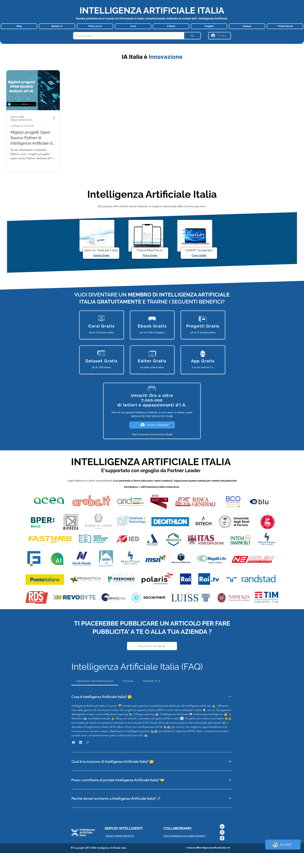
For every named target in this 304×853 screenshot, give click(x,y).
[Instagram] (222, 832)
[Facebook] (222, 838)
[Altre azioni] (55, 118)
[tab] (94, 680)
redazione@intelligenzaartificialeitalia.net (208, 847)
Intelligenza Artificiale (22, 125)
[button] (73, 742)
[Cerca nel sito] (192, 35)
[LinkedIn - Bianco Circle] (222, 826)
